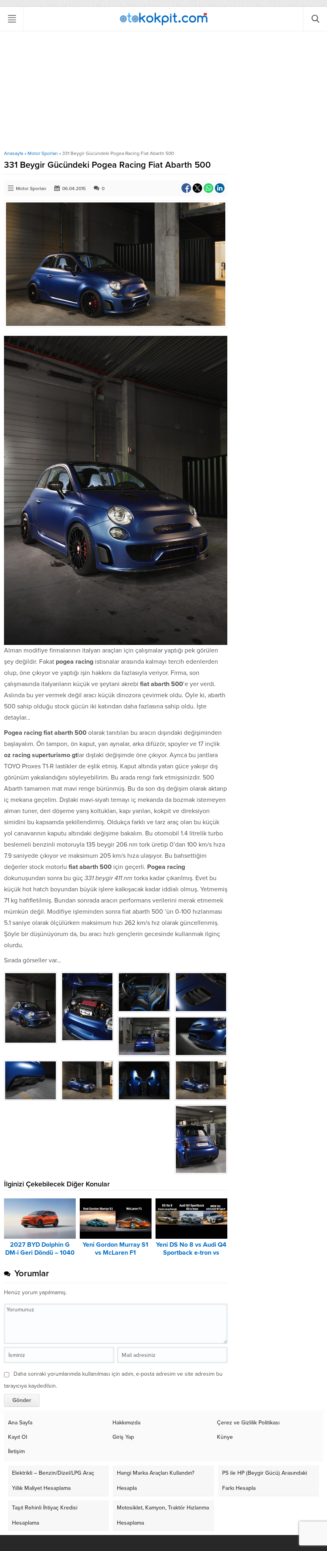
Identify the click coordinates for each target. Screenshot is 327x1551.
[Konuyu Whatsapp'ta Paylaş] (208, 188)
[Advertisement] (163, 91)
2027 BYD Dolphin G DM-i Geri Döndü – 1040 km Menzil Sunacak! (40, 1253)
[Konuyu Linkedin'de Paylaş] (220, 188)
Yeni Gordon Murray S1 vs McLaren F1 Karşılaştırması (115, 1253)
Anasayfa (13, 153)
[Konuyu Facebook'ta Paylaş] (186, 188)
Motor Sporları (43, 153)
